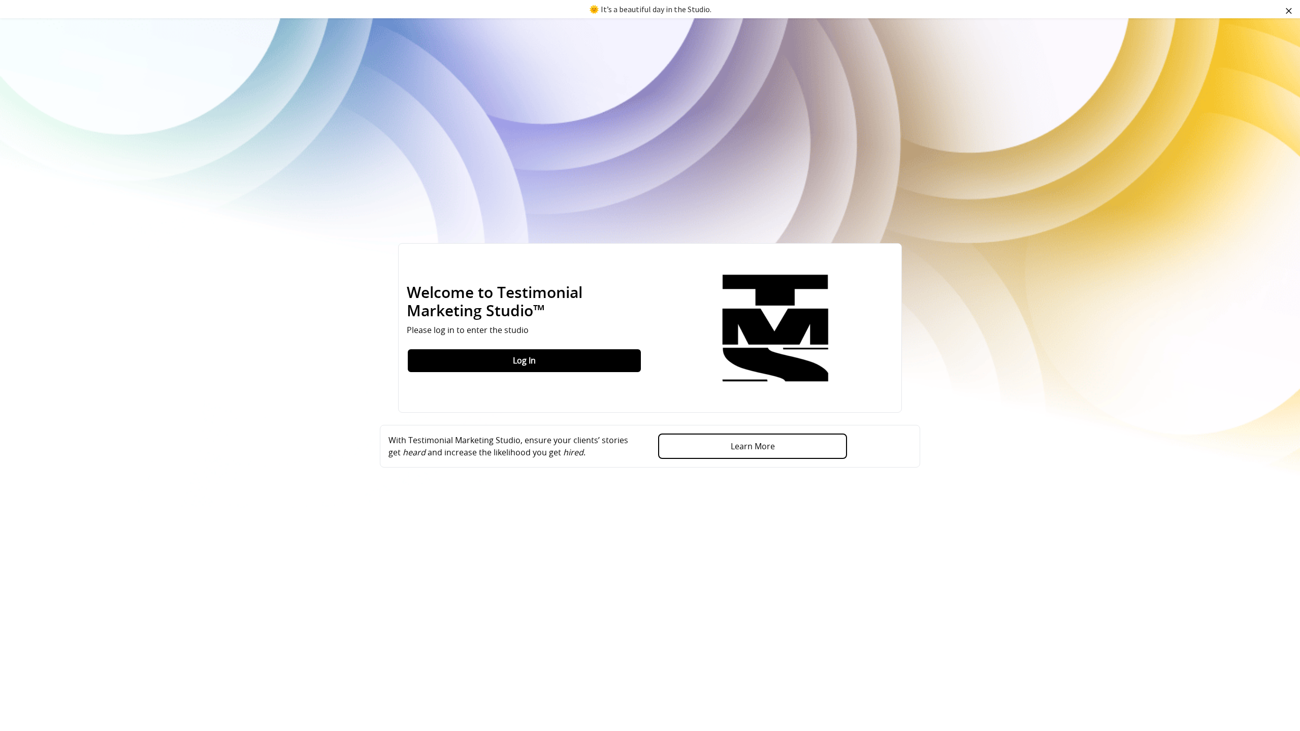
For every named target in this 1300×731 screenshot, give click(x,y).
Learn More (753, 446)
